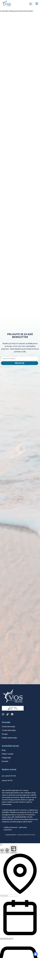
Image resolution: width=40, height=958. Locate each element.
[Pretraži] (30, 4)
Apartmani (13, 852)
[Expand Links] (35, 954)
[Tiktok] (7, 714)
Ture (2, 852)
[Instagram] (3, 714)
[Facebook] (12, 714)
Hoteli (7, 852)
